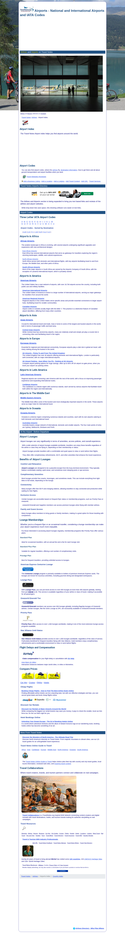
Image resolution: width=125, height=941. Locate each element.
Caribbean (35, 750)
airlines (55, 170)
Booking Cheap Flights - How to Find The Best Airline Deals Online (48, 691)
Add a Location (46, 181)
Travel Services (94, 181)
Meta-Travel (96, 833)
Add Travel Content (73, 181)
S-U (44, 232)
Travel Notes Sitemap (59, 843)
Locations (83, 833)
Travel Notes (26, 117)
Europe (43, 750)
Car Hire (23, 683)
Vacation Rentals (88, 835)
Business (41, 833)
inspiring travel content (62, 764)
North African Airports (30, 259)
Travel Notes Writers (73, 843)
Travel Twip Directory (86, 843)
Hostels (72, 833)
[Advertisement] (62, 35)
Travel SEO (78, 835)
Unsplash (43, 113)
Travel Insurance (69, 835)
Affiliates (40, 865)
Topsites (38, 835)
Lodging (89, 833)
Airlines (23, 52)
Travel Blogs (49, 835)
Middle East (52, 750)
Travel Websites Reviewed (36, 177)
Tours (43, 835)
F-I (33, 232)
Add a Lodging (59, 181)
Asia (28, 750)
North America (63, 750)
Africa (24, 750)
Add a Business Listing (31, 181)
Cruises (32, 683)
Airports (34, 52)
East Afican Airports (29, 251)
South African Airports (31, 267)
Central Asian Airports (31, 330)
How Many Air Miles (29, 662)
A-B (24, 232)
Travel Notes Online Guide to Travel (39, 762)
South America (82, 750)
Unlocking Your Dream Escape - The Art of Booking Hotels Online (47, 721)
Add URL (84, 181)
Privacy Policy (53, 865)
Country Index (58, 876)
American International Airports (34, 290)
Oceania (73, 750)
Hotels (46, 683)
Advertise (24, 833)
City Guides (54, 833)
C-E (28, 232)
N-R (40, 232)
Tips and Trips (30, 835)
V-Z (49, 232)
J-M (36, 232)
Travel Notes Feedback (45, 843)
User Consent (64, 865)
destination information (69, 170)
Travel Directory (58, 835)
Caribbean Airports (29, 384)
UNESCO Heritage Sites (93, 859)
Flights (39, 683)
